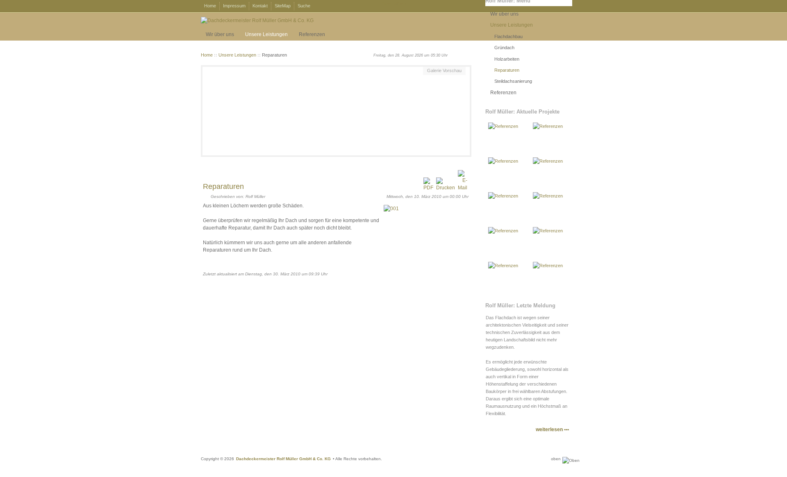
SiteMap (283, 5)
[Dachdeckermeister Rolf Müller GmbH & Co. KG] (257, 20)
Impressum (234, 5)
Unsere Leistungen (237, 54)
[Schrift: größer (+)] (467, 54)
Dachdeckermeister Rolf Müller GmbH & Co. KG (283, 459)
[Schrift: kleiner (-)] (455, 54)
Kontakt (260, 5)
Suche (304, 5)
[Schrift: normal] (461, 54)
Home (210, 5)
